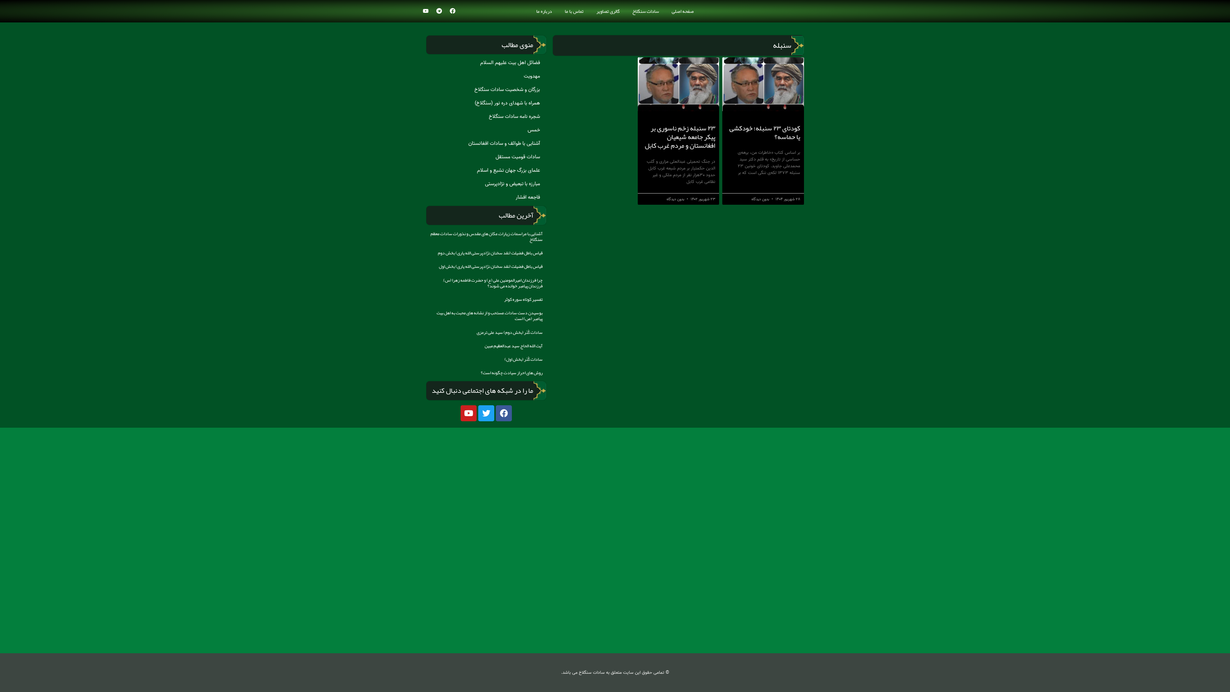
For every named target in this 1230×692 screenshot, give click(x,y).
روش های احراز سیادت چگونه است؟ (512, 372)
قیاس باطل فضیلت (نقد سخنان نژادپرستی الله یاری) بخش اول (491, 266)
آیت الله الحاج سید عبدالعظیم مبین (514, 345)
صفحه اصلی (683, 11)
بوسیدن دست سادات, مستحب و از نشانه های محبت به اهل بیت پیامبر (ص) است (490, 315)
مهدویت (532, 76)
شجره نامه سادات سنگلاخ (514, 116)
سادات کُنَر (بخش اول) (523, 359)
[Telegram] (439, 11)
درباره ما (544, 11)
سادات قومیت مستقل (518, 157)
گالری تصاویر (607, 11)
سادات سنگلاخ (645, 11)
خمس (534, 130)
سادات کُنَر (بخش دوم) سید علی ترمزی (510, 332)
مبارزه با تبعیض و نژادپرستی (512, 184)
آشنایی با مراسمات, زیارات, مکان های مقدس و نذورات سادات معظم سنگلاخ (486, 236)
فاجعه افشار (528, 197)
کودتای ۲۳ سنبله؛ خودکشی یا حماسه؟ (764, 132)
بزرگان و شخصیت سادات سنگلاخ (507, 90)
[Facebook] (452, 11)
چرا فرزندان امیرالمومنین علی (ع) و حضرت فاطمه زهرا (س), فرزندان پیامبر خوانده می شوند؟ (493, 283)
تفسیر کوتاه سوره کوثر (523, 299)
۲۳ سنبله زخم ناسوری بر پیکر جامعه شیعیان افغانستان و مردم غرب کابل (680, 136)
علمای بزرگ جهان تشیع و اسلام (508, 170)
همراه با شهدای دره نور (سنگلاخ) (507, 103)
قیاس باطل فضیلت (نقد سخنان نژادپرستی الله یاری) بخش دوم (490, 252)
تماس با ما (574, 11)
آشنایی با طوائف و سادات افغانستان (504, 143)
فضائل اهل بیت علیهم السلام (510, 63)
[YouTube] (426, 11)
